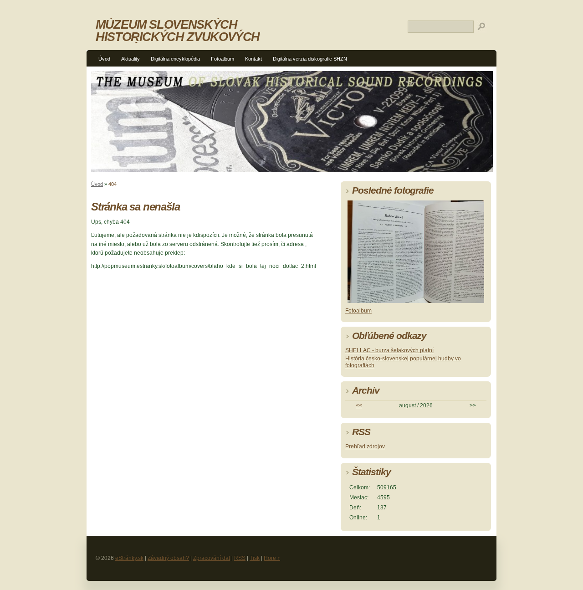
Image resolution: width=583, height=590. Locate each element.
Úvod (104, 59)
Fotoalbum (222, 59)
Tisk (255, 558)
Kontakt (253, 59)
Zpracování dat (211, 558)
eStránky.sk (129, 558)
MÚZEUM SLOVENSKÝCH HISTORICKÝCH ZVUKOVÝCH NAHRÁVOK (178, 36)
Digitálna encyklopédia (175, 59)
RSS (239, 558)
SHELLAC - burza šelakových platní (389, 350)
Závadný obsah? (168, 558)
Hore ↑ (272, 558)
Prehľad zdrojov (365, 446)
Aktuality (130, 59)
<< (359, 405)
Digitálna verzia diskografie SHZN (310, 59)
